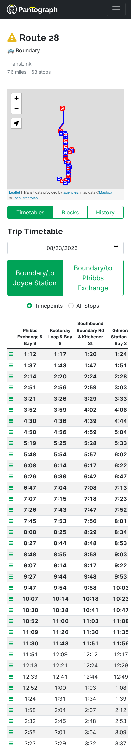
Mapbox (105, 192)
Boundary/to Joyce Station (35, 278)
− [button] (16, 108)
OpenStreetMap (25, 197)
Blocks (70, 212)
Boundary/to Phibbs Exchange (94, 278)
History (105, 212)
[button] (16, 123)
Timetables (30, 212)
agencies (70, 192)
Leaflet (14, 192)
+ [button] (16, 98)
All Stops (87, 305)
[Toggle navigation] (116, 9)
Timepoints (49, 305)
